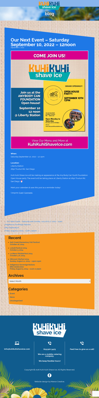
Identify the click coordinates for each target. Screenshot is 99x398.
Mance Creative (57, 381)
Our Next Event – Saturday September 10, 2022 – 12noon (43, 42)
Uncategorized (16, 301)
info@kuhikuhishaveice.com (17, 349)
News (12, 297)
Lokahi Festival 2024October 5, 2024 (18, 249)
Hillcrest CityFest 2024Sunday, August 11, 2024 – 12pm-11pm (25, 260)
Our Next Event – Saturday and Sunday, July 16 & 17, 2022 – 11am (33, 221)
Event (21, 193)
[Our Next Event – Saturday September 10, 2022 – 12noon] (49, 150)
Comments (28, 193)
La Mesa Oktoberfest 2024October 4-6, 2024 (21, 255)
